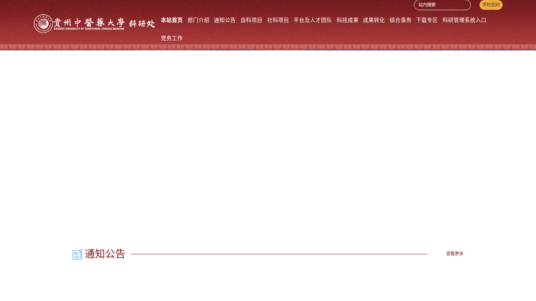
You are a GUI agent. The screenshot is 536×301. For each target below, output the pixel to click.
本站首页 (172, 20)
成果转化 (374, 20)
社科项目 (278, 20)
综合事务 (401, 20)
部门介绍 (199, 20)
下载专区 (427, 20)
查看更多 (454, 253)
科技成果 (348, 20)
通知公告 (225, 20)
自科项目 (252, 20)
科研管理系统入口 (465, 20)
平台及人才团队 (313, 20)
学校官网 (491, 4)
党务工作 (172, 38)
